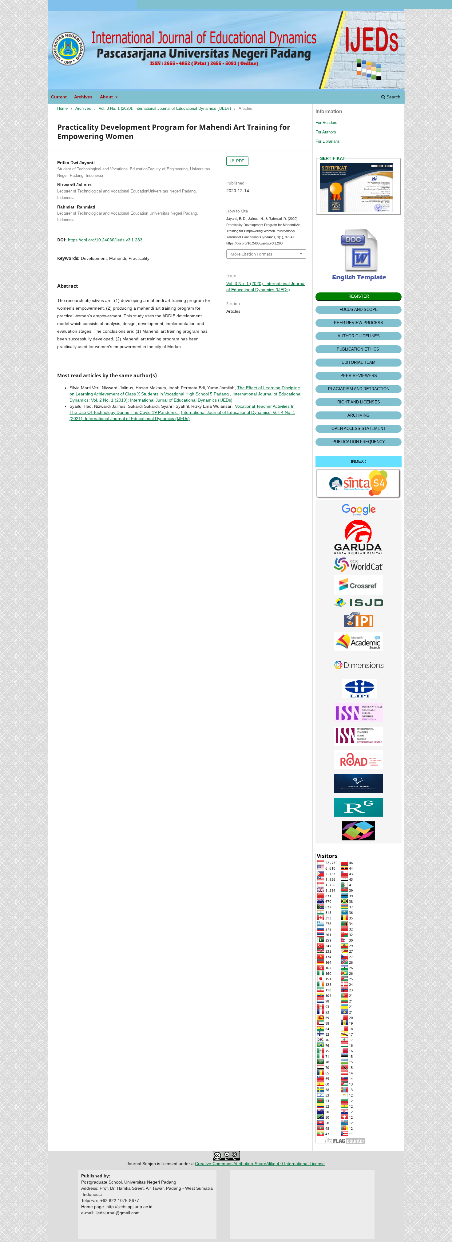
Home (62, 108)
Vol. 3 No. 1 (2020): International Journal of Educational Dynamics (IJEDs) (165, 108)
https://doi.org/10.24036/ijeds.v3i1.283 (105, 239)
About (107, 96)
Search (392, 96)
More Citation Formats (251, 254)
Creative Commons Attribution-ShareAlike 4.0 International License (260, 1163)
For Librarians (327, 141)
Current (59, 96)
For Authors (325, 132)
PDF (239, 161)
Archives (83, 96)
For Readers (326, 122)
